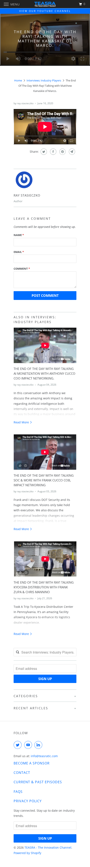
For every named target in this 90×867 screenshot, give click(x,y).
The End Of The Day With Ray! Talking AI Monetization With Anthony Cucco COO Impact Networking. (44, 374)
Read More (22, 422)
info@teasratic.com (44, 756)
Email (19, 252)
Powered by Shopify (27, 853)
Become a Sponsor (32, 763)
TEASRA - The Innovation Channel (47, 847)
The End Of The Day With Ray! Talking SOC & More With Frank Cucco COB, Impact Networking (44, 480)
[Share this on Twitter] (43, 152)
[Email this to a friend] (71, 152)
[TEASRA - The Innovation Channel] (45, 4)
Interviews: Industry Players (44, 80)
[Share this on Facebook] (52, 152)
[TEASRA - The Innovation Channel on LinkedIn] (39, 745)
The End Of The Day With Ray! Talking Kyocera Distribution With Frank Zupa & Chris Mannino (44, 587)
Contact (22, 772)
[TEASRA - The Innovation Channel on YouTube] (29, 745)
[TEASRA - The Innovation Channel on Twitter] (18, 745)
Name (19, 235)
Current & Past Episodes (38, 782)
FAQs (18, 791)
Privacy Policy (28, 801)
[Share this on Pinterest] (62, 152)
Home (18, 80)
